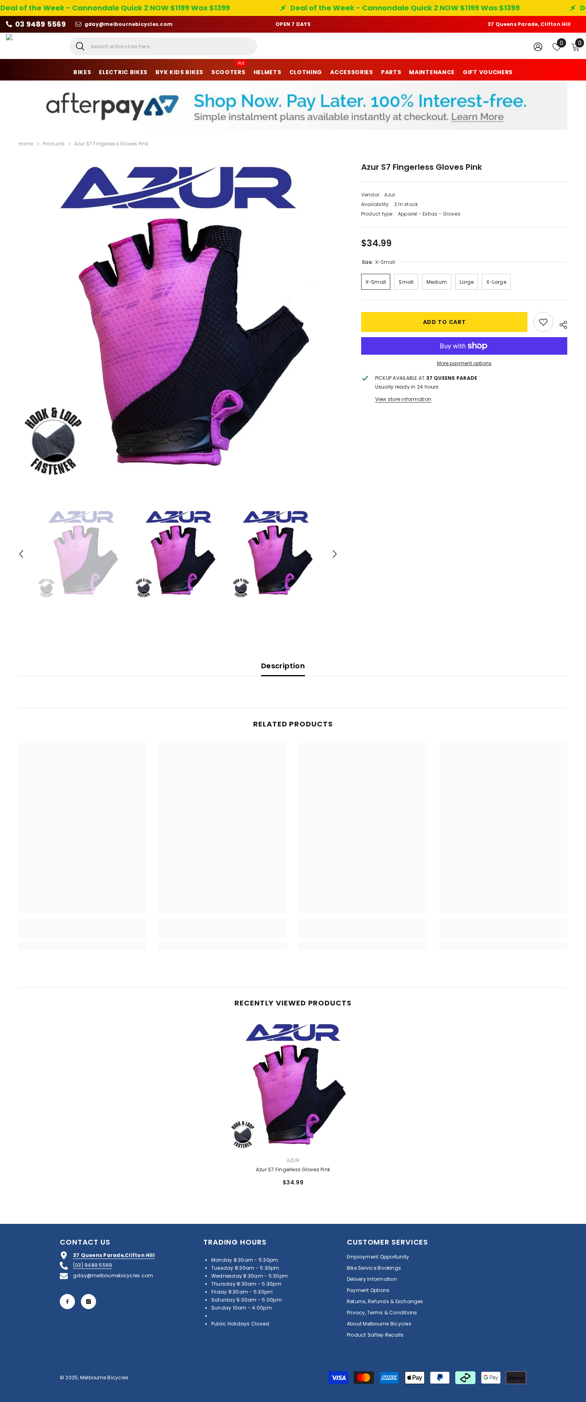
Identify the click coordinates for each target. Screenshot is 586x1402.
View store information (403, 399)
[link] (83, 933)
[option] (178, 320)
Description (283, 666)
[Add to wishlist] (543, 322)
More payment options (464, 363)
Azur (389, 194)
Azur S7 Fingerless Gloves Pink (293, 1169)
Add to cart (444, 322)
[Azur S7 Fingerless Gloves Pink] (293, 1086)
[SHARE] (560, 323)
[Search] (163, 46)
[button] (21, 554)
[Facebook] (67, 1301)
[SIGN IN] (538, 46)
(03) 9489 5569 (92, 1265)
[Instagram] (88, 1301)
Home (26, 143)
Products (54, 143)
